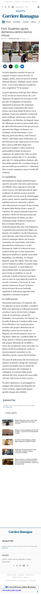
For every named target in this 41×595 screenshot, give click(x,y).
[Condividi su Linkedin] (22, 66)
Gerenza (20, 575)
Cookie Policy (29, 575)
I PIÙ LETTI (11, 413)
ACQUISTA (20, 11)
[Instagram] (9, 7)
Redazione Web (13, 38)
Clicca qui (9, 407)
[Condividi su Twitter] (10, 66)
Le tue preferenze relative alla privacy (21, 587)
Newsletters (20, 7)
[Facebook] (2, 7)
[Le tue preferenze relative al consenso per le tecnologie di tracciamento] (37, 591)
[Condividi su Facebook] (5, 66)
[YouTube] (12, 7)
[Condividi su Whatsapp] (16, 66)
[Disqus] (20, 498)
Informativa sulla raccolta (11, 590)
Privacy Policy (17, 577)
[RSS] (28, 566)
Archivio (4, 38)
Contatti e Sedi (11, 575)
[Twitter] (5, 7)
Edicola (26, 577)
